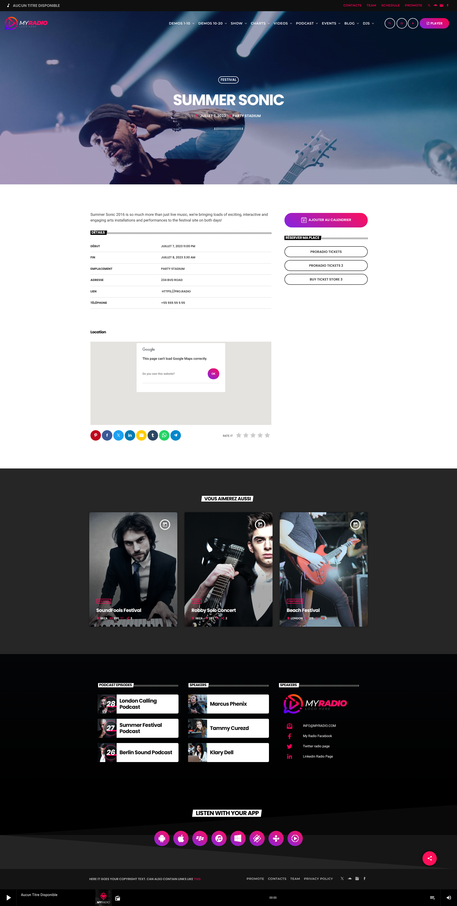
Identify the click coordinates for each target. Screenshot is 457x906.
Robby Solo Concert (214, 610)
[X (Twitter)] (429, 5)
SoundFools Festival (118, 610)
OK (213, 373)
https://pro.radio (176, 292)
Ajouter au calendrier (330, 220)
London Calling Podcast (138, 704)
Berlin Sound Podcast (145, 752)
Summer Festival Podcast (140, 728)
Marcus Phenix (228, 704)
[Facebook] (448, 5)
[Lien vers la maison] (26, 23)
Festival (228, 80)
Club (196, 601)
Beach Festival (303, 610)
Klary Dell (221, 752)
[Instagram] (441, 5)
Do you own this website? (159, 373)
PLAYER (434, 23)
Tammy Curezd (229, 728)
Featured (294, 601)
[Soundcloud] (435, 5)
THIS (197, 879)
